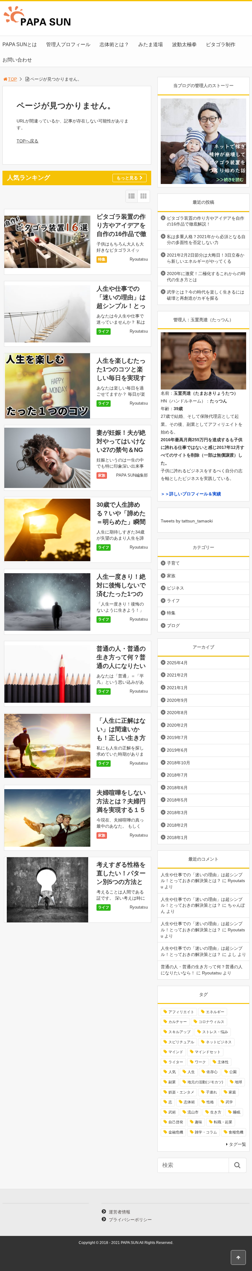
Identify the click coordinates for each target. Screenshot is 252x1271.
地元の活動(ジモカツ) (205, 1082)
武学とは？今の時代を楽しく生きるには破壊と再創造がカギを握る (205, 295)
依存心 (212, 1072)
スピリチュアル (181, 1042)
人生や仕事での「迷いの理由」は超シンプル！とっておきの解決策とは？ (121, 305)
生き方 (215, 1112)
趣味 (198, 1122)
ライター (175, 1062)
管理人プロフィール (68, 44)
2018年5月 (177, 799)
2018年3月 (177, 812)
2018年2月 (177, 825)
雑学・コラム (206, 1132)
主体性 (223, 1062)
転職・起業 (223, 1122)
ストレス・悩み (215, 1032)
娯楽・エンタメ (181, 1092)
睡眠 (236, 1112)
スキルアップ (179, 1032)
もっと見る (127, 177)
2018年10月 (178, 762)
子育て (173, 563)
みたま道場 (150, 44)
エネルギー (215, 1012)
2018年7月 (177, 775)
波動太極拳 (184, 44)
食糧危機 (236, 1132)
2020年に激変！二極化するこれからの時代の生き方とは (206, 276)
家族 (101, 475)
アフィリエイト (181, 1012)
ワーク (200, 1062)
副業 (172, 1082)
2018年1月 (177, 837)
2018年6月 (177, 787)
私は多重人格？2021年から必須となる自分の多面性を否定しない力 (206, 239)
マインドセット (208, 1052)
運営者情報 (119, 1211)
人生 (191, 1072)
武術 (172, 1112)
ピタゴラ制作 (220, 44)
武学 (229, 1102)
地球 (238, 1082)
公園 (233, 1072)
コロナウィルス (211, 1022)
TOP (12, 79)
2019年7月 (177, 737)
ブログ (173, 625)
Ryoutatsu (139, 259)
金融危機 (175, 1132)
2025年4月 (177, 662)
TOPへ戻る (27, 140)
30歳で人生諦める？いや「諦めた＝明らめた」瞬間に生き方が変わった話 (121, 521)
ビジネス (175, 588)
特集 (101, 259)
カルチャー (177, 1022)
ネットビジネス (219, 1042)
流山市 (193, 1112)
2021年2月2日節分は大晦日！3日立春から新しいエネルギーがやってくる (205, 258)
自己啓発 (175, 1122)
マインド (175, 1052)
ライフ (103, 331)
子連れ (211, 1092)
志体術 (189, 1102)
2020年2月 (177, 725)
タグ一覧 (237, 1144)
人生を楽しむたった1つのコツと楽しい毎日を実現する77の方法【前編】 (121, 377)
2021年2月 (177, 675)
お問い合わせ (17, 59)
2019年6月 (177, 750)
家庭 (232, 1092)
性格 (210, 1102)
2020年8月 (177, 712)
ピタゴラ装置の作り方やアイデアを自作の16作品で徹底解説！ (205, 221)
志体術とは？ (114, 44)
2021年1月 (177, 687)
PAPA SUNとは (19, 44)
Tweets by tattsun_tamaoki (187, 520)
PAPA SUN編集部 (132, 475)
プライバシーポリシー (130, 1219)
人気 (172, 1072)
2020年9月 (177, 700)
